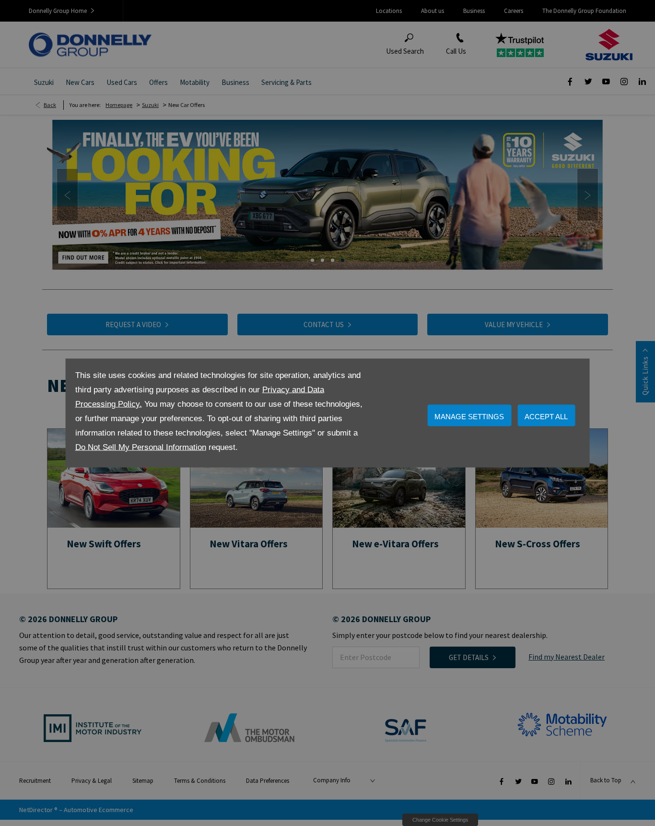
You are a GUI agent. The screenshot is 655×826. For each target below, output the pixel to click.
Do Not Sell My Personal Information (140, 447)
